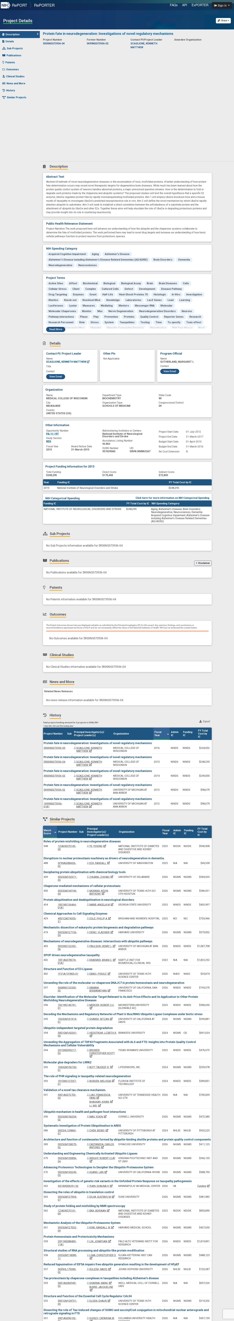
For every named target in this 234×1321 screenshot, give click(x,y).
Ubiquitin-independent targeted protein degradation (78, 1028)
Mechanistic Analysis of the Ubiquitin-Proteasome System (82, 1222)
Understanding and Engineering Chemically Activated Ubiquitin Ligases (90, 1153)
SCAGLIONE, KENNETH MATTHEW (66, 361)
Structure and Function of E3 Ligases (68, 969)
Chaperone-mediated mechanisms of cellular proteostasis (82, 886)
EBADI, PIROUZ (100, 973)
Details (10, 41)
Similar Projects (16, 97)
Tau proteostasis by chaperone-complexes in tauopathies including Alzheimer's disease (101, 1278)
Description (13, 34)
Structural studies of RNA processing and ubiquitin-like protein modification (94, 1250)
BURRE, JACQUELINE (101, 1288)
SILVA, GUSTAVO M (102, 1196)
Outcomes (12, 69)
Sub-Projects (15, 48)
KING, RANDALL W (101, 1227)
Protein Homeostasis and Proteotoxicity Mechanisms (79, 1236)
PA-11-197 (52, 433)
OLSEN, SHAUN (100, 1300)
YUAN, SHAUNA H (101, 1186)
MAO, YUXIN (98, 1116)
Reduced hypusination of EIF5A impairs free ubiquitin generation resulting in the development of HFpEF (111, 1264)
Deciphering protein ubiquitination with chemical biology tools (85, 872)
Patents (10, 62)
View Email (55, 376)
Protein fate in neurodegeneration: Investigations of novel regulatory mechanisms (98, 743)
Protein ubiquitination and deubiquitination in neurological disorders (89, 899)
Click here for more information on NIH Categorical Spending (172, 497)
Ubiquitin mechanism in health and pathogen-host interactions (85, 1111)
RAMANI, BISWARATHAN (100, 989)
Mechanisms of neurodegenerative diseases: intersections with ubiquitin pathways (98, 941)
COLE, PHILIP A (100, 918)
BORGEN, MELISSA (102, 1081)
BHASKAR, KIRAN (101, 1101)
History (10, 90)
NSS (48, 441)
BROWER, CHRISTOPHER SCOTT (102, 1053)
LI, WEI (95, 1105)
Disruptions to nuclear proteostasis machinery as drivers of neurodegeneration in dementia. (104, 858)
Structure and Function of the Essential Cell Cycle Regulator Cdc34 (88, 1296)
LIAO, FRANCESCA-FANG (100, 1096)
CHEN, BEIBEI (99, 1130)
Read (55, 329)
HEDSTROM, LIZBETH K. (103, 1034)
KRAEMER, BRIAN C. (102, 960)
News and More (16, 83)
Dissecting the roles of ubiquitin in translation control (79, 1192)
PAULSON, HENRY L (102, 946)
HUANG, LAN (98, 1172)
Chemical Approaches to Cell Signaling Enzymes (75, 913)
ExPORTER (200, 5)
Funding (201, 1186)
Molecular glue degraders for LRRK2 (67, 1062)
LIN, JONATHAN (100, 1241)
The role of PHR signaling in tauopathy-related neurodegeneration (87, 1076)
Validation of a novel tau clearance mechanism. (75, 1090)
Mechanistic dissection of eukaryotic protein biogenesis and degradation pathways (98, 927)
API (184, 5)
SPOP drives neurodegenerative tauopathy (72, 955)
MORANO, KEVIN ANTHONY (98, 892)
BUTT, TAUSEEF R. (101, 1067)
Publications (14, 55)
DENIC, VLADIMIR (101, 932)
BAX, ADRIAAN (99, 1210)
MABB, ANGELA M (101, 904)
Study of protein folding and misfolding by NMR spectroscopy (84, 1206)
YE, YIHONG (97, 846)
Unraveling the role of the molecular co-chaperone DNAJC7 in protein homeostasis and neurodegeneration (114, 982)
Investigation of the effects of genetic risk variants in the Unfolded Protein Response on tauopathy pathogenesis (118, 1181)
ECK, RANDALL (99, 863)
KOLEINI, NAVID (100, 1269)
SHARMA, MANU (100, 1283)
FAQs (174, 5)
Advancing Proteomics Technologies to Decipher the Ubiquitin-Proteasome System (99, 1167)
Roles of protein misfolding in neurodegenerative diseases (82, 841)
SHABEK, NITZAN (101, 1019)
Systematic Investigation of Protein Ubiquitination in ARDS (82, 1125)
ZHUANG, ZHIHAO (101, 876)
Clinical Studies (15, 76)
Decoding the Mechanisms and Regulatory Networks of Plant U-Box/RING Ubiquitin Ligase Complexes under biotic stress (123, 1014)
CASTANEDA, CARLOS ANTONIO (101, 1146)
